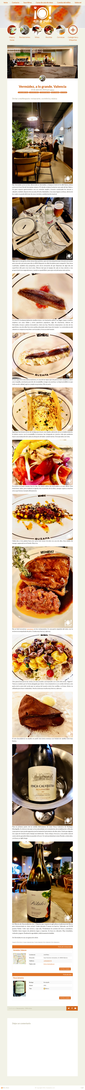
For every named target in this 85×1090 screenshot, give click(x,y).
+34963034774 (48, 961)
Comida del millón (64, 3)
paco (52, 90)
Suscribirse (27, 3)
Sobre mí (78, 3)
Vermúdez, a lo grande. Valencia (42, 86)
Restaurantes (20, 1008)
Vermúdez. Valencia (19, 950)
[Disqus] (42, 1050)
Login (82, 1087)
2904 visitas (28, 1008)
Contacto (15, 3)
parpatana (30, 629)
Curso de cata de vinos (44, 3)
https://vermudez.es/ (49, 964)
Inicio (6, 3)
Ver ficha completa (65, 969)
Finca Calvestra (18, 978)
